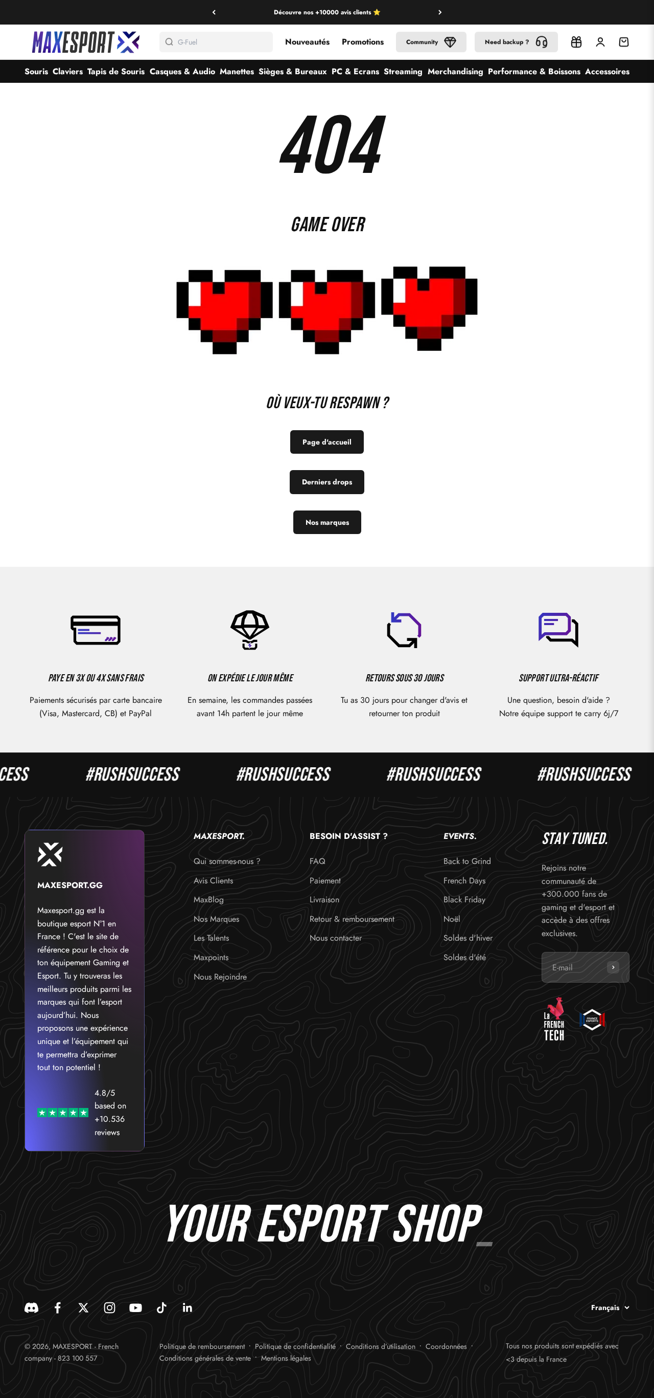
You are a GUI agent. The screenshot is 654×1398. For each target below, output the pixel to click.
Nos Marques (216, 919)
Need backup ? (507, 42)
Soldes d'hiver (468, 938)
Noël (451, 919)
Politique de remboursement (202, 1346)
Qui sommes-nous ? (227, 861)
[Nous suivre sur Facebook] (57, 1308)
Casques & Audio (182, 71)
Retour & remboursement (352, 919)
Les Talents (211, 938)
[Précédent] (214, 12)
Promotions (363, 42)
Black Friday (464, 899)
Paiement (325, 880)
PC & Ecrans (355, 71)
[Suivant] (440, 12)
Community (422, 42)
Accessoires (607, 71)
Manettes (237, 71)
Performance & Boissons (534, 71)
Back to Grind (467, 861)
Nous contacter (336, 938)
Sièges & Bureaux (293, 71)
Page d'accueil (327, 442)
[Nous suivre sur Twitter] (83, 1308)
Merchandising (455, 71)
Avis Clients (213, 880)
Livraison (324, 899)
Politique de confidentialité (295, 1346)
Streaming (403, 71)
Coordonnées (446, 1346)
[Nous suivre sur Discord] (31, 1308)
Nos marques (327, 522)
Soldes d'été (464, 957)
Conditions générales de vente (205, 1358)
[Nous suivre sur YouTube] (136, 1308)
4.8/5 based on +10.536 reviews (110, 1112)
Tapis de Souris (116, 71)
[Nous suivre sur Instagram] (109, 1308)
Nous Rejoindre (220, 977)
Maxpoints (211, 957)
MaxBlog (209, 899)
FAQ (317, 861)
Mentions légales (286, 1358)
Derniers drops (327, 482)
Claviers (68, 71)
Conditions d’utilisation (380, 1346)
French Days (464, 880)
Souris (36, 71)
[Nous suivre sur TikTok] (162, 1308)
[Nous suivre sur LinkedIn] (188, 1308)
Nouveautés (307, 42)
